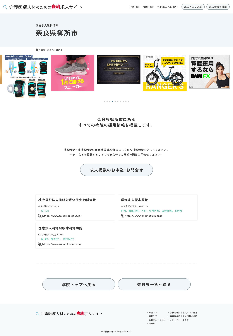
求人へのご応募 (193, 6)
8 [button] (123, 101)
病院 (43, 49)
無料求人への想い (167, 6)
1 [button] (104, 101)
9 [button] (126, 101)
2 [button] (107, 101)
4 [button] (112, 101)
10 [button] (128, 101)
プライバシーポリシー (180, 319)
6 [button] (117, 101)
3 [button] (109, 101)
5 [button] (115, 101)
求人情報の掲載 (218, 6)
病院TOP (148, 6)
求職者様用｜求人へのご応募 (183, 312)
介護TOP (134, 6)
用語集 (152, 323)
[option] (24, 76)
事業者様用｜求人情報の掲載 (183, 316)
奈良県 (50, 49)
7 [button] (120, 101)
